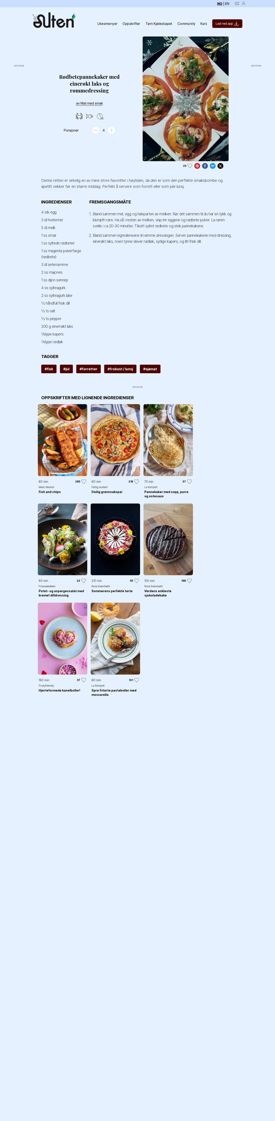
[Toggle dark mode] (237, 3)
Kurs (203, 23)
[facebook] (205, 166)
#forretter (88, 369)
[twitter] (220, 166)
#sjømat (150, 369)
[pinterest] (197, 166)
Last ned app (224, 23)
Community (186, 23)
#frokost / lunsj (120, 369)
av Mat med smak (89, 103)
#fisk (49, 369)
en (227, 3)
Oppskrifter (131, 23)
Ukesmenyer (107, 23)
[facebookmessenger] (213, 166)
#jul (66, 369)
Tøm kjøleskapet (158, 23)
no (219, 3)
